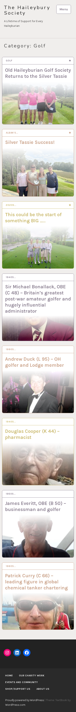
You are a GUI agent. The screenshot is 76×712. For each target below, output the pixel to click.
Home (9, 675)
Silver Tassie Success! (30, 142)
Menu (63, 9)
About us (42, 688)
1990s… (11, 349)
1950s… (11, 493)
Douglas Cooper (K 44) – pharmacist (32, 434)
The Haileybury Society (27, 10)
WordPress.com (15, 705)
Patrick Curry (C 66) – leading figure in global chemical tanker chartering (36, 582)
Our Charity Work (32, 675)
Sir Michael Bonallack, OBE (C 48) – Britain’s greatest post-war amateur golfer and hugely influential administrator (38, 299)
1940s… (11, 277)
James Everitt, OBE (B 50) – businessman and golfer (35, 506)
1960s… (11, 566)
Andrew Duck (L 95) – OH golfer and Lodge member (34, 362)
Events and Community (21, 682)
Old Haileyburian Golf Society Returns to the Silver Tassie (38, 73)
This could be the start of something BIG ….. (33, 217)
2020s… (11, 205)
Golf (9, 60)
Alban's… (12, 132)
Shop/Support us (17, 688)
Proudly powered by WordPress (24, 700)
